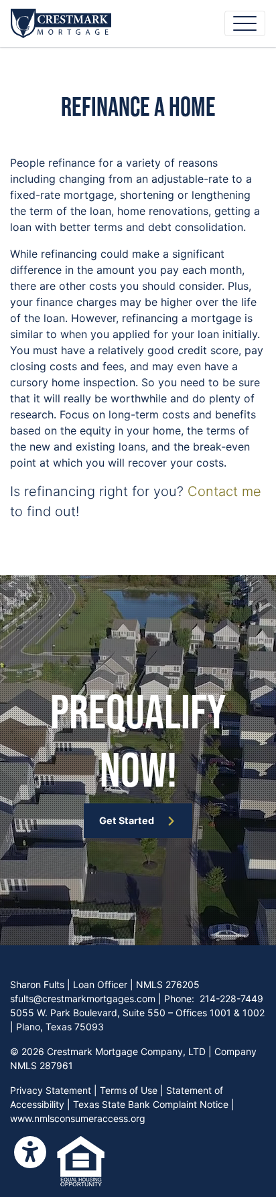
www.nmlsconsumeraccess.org (77, 1118)
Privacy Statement (50, 1090)
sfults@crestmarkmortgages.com (82, 998)
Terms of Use (128, 1090)
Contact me (224, 491)
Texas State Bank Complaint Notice (150, 1104)
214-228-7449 (231, 998)
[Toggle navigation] (244, 23)
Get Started (126, 820)
